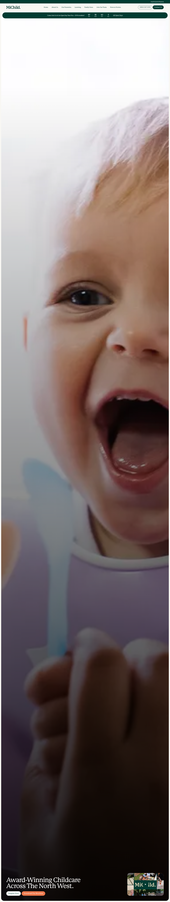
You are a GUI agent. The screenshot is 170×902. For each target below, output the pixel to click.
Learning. (78, 7)
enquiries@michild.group (157, 1)
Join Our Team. (102, 7)
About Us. (55, 7)
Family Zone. (88, 7)
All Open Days (118, 15)
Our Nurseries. (66, 7)
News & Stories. (115, 7)
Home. (46, 7)
